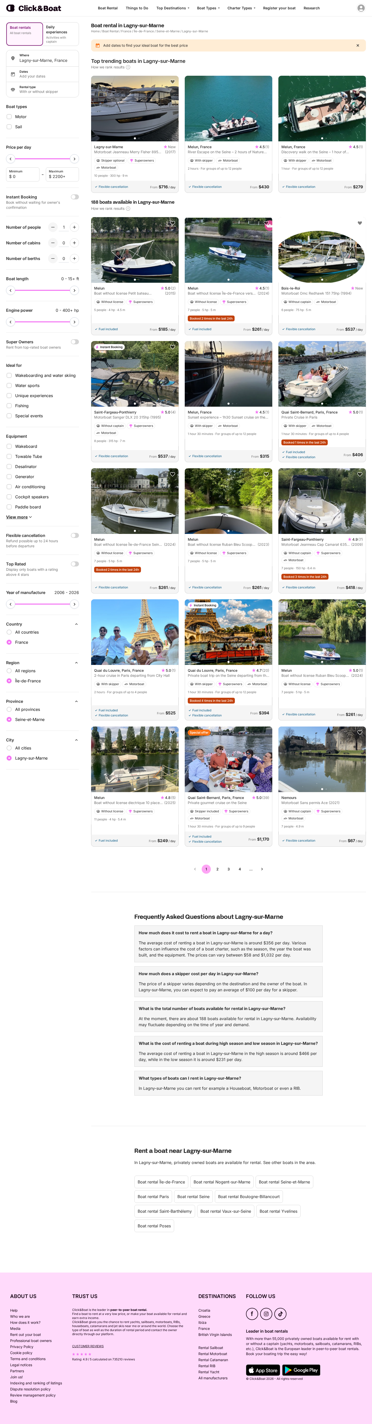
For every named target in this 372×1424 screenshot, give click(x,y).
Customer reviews (88, 1346)
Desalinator (26, 466)
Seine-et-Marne (168, 31)
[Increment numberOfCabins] (74, 242)
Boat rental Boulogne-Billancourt (249, 1196)
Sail (18, 126)
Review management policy (33, 1395)
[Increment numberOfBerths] (74, 258)
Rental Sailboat (210, 1347)
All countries (27, 632)
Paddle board (28, 506)
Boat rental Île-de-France (161, 1181)
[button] (135, 138)
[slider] (10, 158)
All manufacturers (213, 1378)
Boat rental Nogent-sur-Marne (222, 1181)
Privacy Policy (21, 1346)
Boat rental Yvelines (278, 1211)
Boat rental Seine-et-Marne (284, 1181)
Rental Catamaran (213, 1360)
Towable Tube (28, 456)
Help (14, 1310)
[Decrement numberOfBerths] (53, 258)
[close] (358, 45)
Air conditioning (30, 486)
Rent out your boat (25, 1334)
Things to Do (137, 8)
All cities (23, 747)
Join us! (16, 1377)
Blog (13, 1401)
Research (312, 8)
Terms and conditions (28, 1359)
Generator (24, 476)
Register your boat (279, 8)
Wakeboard (26, 446)
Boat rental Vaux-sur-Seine (225, 1211)
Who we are (20, 1316)
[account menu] (361, 8)
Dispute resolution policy (30, 1389)
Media (15, 1328)
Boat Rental (108, 8)
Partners (17, 1371)
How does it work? (25, 1322)
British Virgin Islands (215, 1334)
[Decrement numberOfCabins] (53, 243)
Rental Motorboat (212, 1354)
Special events (29, 415)
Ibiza (202, 1322)
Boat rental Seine (193, 1196)
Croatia (204, 1310)
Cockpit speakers (32, 496)
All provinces (27, 709)
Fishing (22, 405)
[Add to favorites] (173, 82)
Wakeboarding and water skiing (45, 375)
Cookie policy (21, 1353)
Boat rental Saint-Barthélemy (165, 1211)
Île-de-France (144, 31)
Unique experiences (34, 395)
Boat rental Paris (153, 1196)
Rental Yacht (208, 1372)
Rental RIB (206, 1366)
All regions (25, 670)
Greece (204, 1316)
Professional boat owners (31, 1340)
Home (95, 31)
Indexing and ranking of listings (36, 1383)
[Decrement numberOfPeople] (53, 227)
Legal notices (21, 1365)
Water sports (27, 385)
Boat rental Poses (154, 1225)
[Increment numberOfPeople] (74, 227)
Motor (21, 116)
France (126, 31)
